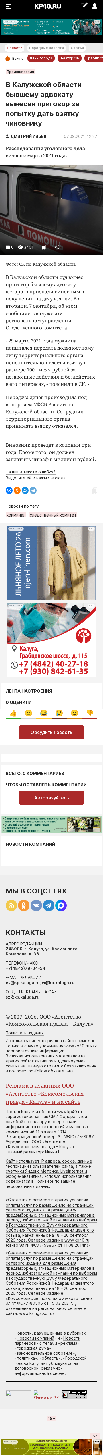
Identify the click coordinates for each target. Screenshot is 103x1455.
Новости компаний (30, 844)
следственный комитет (53, 514)
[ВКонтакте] (9, 490)
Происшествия (20, 71)
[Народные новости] (84, 5)
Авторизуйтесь (51, 798)
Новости (14, 48)
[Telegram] (33, 490)
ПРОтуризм (70, 58)
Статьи (77, 48)
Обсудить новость (51, 732)
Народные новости (46, 48)
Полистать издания (25, 1032)
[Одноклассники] (17, 490)
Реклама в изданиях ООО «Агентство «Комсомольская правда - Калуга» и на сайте (45, 1094)
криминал (16, 514)
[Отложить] (44, 247)
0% (13, 713)
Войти (94, 6)
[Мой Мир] (25, 490)
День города (41, 58)
